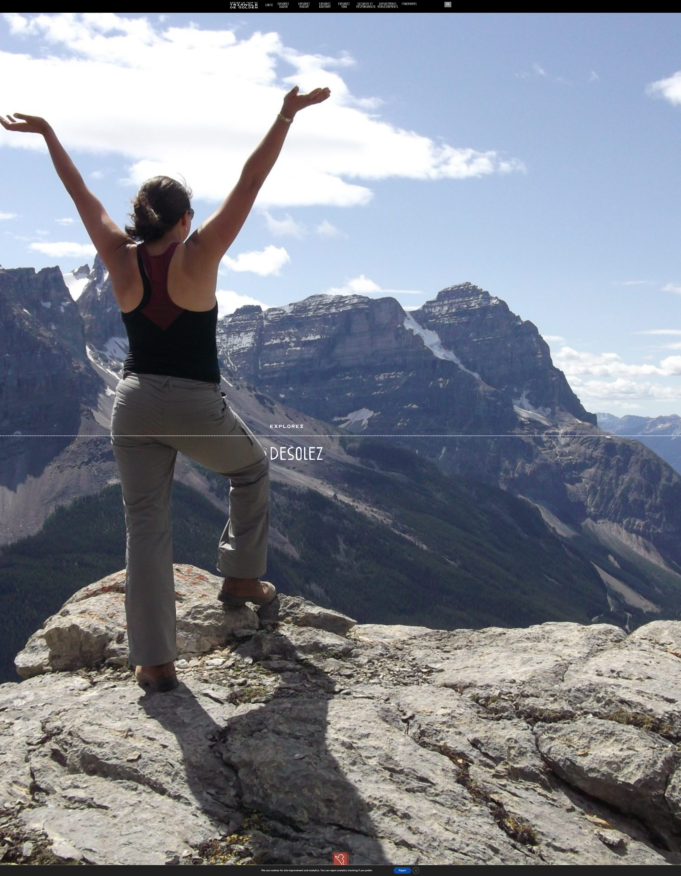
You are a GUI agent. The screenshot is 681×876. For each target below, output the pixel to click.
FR (448, 4)
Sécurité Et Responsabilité (366, 4)
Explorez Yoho (344, 5)
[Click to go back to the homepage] (244, 8)
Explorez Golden (283, 5)
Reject (402, 870)
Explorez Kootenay (325, 5)
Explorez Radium (304, 5)
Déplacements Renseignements (388, 5)
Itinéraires (409, 3)
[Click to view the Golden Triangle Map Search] (340, 861)
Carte (269, 5)
